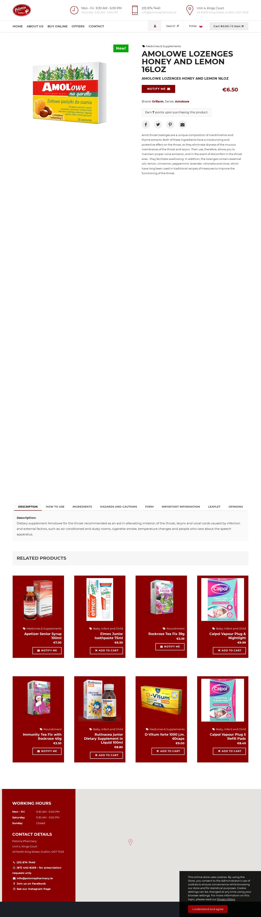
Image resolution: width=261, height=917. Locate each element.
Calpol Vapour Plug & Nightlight (227, 636)
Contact (96, 26)
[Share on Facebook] (146, 124)
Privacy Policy (226, 899)
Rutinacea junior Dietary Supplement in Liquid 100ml (103, 738)
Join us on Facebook (31, 883)
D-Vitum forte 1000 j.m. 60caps (165, 736)
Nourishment (175, 628)
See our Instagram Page (33, 888)
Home (18, 26)
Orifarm (158, 101)
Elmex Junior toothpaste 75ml (109, 636)
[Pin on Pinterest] (170, 124)
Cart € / (227, 26)
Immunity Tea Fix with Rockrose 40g (42, 736)
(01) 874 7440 (25, 862)
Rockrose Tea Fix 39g (166, 634)
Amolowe (182, 101)
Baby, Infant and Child (108, 628)
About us (35, 26)
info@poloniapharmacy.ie (34, 878)
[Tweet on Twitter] (158, 124)
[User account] (154, 26)
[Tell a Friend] (182, 124)
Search (171, 26)
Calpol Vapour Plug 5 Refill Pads (228, 736)
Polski (193, 26)
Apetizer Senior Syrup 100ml (43, 636)
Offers (78, 26)
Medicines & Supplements (163, 46)
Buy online (57, 26)
